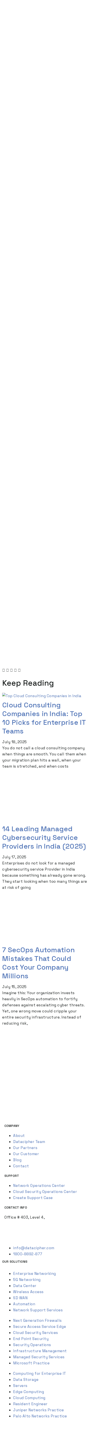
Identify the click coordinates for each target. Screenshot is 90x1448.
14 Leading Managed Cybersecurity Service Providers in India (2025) (44, 837)
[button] (3, 670)
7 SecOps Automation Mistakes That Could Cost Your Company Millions (38, 962)
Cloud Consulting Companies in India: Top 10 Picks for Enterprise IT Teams (44, 718)
